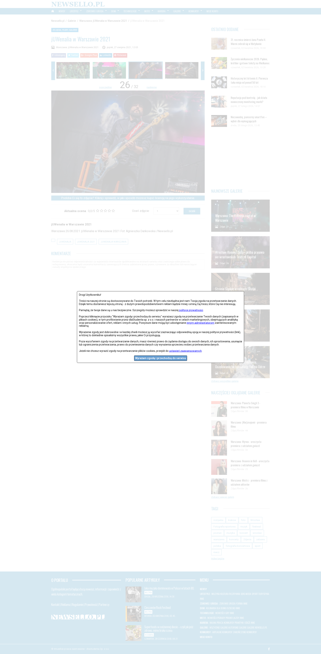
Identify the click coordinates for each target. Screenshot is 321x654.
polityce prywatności (191, 310)
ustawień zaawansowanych (185, 350)
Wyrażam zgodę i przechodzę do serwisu (160, 358)
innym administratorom (200, 322)
